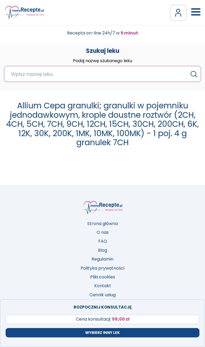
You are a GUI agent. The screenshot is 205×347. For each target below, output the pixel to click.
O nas (103, 232)
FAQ (102, 241)
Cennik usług (102, 295)
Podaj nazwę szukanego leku (102, 61)
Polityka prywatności (102, 268)
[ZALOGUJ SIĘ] (178, 13)
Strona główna (102, 223)
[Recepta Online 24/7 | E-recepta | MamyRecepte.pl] (24, 12)
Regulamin (102, 259)
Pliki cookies (102, 277)
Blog (102, 250)
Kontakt (102, 286)
